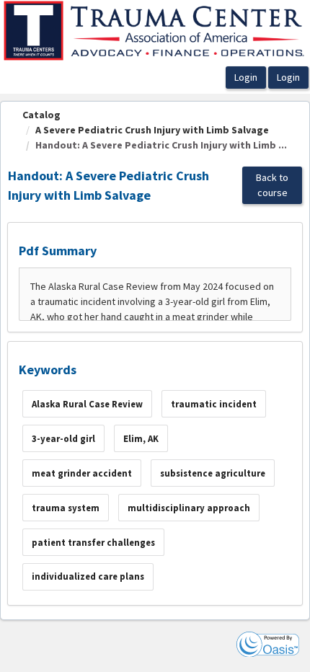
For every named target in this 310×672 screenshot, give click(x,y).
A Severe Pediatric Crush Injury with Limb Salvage (152, 129)
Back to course (272, 185)
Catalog (41, 114)
